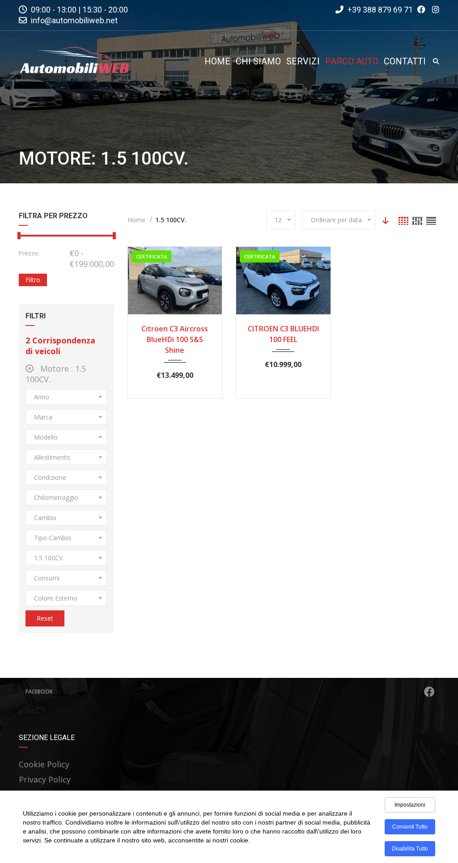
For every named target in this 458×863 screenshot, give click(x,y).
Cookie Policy (44, 764)
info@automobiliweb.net (74, 20)
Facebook (39, 691)
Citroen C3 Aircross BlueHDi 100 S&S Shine (174, 339)
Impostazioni (409, 805)
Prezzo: (29, 253)
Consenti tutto (410, 827)
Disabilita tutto (410, 849)
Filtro (32, 279)
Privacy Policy (45, 779)
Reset (45, 618)
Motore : (55, 374)
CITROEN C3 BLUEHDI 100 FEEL (283, 334)
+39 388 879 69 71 (379, 9)
